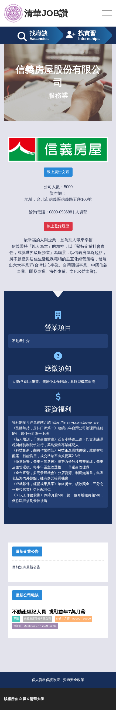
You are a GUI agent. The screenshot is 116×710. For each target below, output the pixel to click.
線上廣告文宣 (58, 172)
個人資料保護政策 (46, 680)
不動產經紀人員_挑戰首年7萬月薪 (49, 611)
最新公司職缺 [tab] (27, 595)
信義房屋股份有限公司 (37, 618)
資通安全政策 (73, 680)
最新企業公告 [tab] (27, 551)
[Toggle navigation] (107, 13)
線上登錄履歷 (58, 226)
